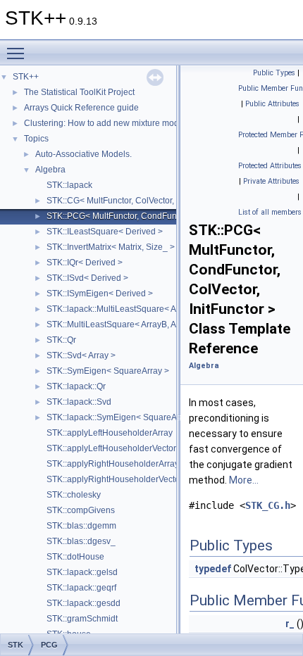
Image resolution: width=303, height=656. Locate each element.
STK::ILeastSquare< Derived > (105, 231)
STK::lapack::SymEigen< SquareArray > (123, 417)
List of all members (270, 212)
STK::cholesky (74, 495)
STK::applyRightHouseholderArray (113, 464)
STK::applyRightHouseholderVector (115, 479)
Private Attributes (271, 181)
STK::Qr (61, 340)
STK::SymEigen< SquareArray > (108, 371)
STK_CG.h (267, 505)
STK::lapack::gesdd (83, 603)
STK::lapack (69, 185)
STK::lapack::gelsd (82, 572)
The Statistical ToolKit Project (79, 92)
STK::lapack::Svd (79, 402)
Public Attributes (272, 103)
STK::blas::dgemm (81, 526)
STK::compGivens (81, 510)
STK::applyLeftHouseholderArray (110, 433)
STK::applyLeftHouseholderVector (111, 448)
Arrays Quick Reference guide (81, 108)
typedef (212, 568)
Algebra (50, 170)
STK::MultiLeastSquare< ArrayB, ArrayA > (125, 324)
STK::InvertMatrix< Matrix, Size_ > (111, 247)
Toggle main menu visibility (18, 52)
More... (244, 480)
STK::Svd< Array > (81, 355)
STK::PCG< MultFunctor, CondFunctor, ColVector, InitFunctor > (165, 216)
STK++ (26, 77)
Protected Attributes (270, 165)
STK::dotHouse (75, 557)
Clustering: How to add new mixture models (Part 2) (122, 123)
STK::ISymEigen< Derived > (100, 293)
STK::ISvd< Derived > (87, 278)
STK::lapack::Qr (76, 386)
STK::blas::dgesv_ (81, 541)
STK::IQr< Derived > (85, 262)
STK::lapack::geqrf (81, 588)
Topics (36, 139)
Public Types (274, 72)
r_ (290, 623)
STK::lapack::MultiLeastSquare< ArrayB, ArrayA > (140, 309)
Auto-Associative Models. (83, 154)
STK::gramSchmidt (82, 619)
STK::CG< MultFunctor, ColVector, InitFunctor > (135, 201)
